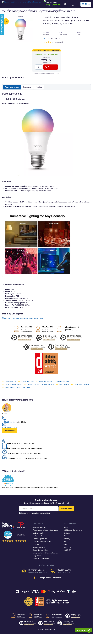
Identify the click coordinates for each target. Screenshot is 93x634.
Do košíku (52, 67)
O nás (66, 527)
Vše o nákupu (38, 524)
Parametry (27, 87)
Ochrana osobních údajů (42, 541)
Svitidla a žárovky (58, 10)
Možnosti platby (38, 533)
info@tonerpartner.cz (9, 427)
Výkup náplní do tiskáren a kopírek (45, 553)
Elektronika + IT (18, 10)
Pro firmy (67, 539)
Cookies (36, 544)
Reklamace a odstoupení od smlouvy (46, 530)
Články (66, 536)
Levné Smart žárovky (81, 384)
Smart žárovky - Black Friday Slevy (17, 387)
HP (65, 541)
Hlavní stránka (6, 10)
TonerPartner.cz (70, 524)
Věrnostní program (39, 547)
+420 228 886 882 (53, 4)
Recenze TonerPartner (41, 558)
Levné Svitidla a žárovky (13, 384)
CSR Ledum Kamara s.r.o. (73, 530)
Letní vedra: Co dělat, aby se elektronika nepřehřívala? (24, 318)
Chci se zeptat (9, 431)
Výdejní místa (38, 536)
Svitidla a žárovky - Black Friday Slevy (40, 384)
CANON (66, 544)
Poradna (38, 87)
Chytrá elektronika (31, 10)
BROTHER (67, 550)
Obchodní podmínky (40, 539)
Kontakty (67, 533)
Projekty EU (37, 556)
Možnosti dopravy (39, 527)
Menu (87, 4)
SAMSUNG (67, 547)
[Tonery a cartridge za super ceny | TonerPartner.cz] (21, 4)
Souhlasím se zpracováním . (35, 513)
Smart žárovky (71, 10)
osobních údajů (45, 513)
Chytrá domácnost (45, 10)
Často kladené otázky (40, 550)
